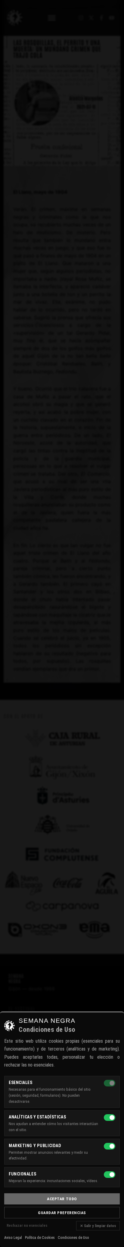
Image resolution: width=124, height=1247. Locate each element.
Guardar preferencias (62, 1212)
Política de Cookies (40, 1238)
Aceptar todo (62, 1198)
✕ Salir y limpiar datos (98, 1225)
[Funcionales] (109, 1174)
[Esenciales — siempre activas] (109, 1083)
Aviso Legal (13, 1238)
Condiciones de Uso (73, 1238)
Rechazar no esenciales (27, 1225)
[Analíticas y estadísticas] (109, 1117)
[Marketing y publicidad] (109, 1146)
